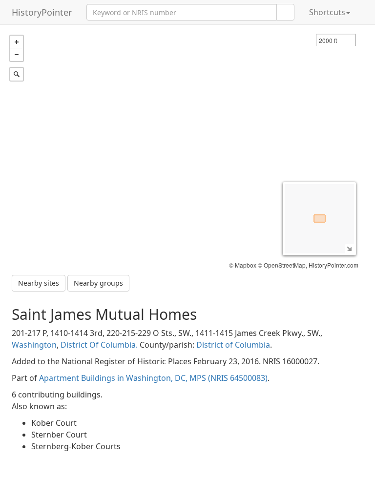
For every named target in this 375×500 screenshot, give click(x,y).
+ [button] (16, 42)
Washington (34, 344)
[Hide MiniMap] (349, 248)
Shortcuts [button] (327, 12)
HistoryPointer (42, 12)
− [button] (16, 54)
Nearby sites (38, 283)
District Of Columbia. (99, 344)
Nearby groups (98, 283)
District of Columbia (233, 344)
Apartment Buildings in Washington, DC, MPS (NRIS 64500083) (153, 378)
